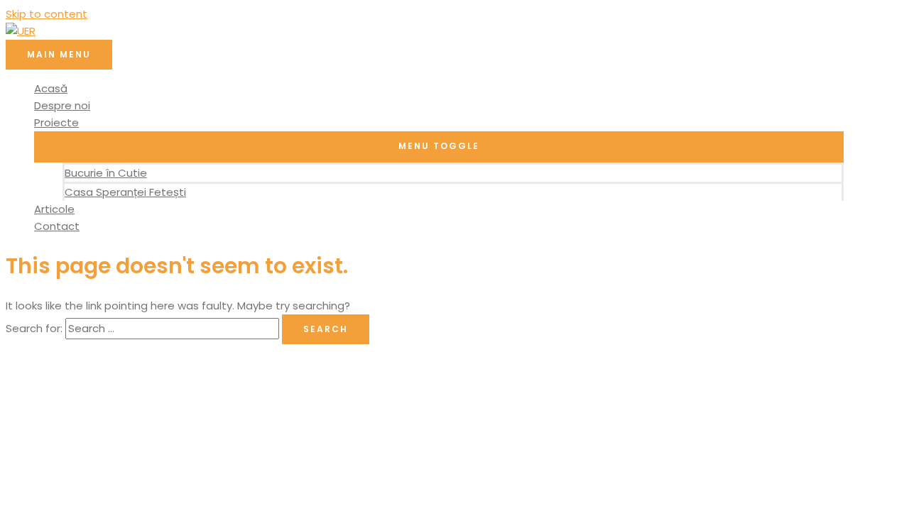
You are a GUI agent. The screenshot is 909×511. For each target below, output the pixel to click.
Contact (57, 226)
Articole (54, 209)
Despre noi (62, 105)
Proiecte (56, 122)
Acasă (50, 88)
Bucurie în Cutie (106, 172)
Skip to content (46, 13)
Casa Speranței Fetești (125, 192)
